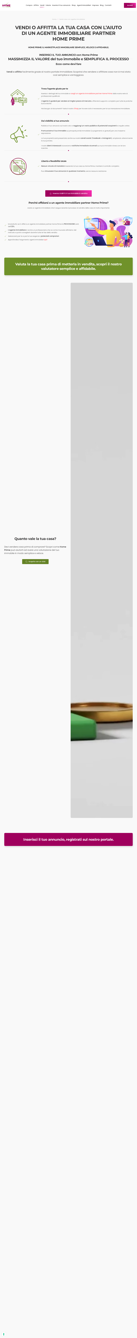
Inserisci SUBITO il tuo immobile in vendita (70, 193)
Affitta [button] (36, 5)
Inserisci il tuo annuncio (61, 5)
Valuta (48, 5)
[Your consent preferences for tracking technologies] (4, 1334)
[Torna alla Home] (6, 5)
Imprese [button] (95, 5)
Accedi (130, 5)
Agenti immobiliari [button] (84, 5)
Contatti (108, 5)
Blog (101, 5)
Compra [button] (29, 5)
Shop (74, 5)
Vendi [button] (42, 5)
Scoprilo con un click (37, 561)
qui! (45, 240)
